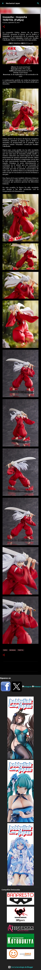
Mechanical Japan (13, 3)
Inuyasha (12, 650)
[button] (4, 26)
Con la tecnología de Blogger (22, 967)
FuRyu (5, 650)
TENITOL (20, 650)
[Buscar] (38, 3)
